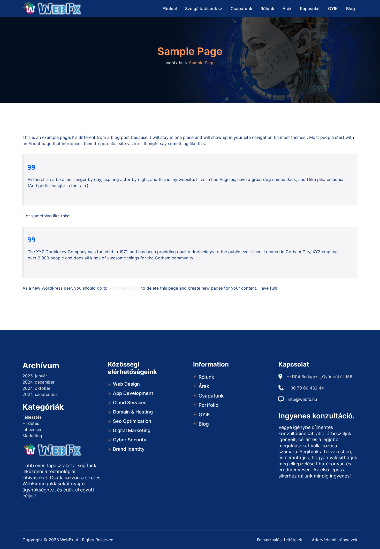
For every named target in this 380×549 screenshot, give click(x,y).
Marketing (32, 435)
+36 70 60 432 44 (306, 388)
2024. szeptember (40, 394)
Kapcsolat (310, 8)
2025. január (34, 375)
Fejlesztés (32, 417)
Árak (287, 8)
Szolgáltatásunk (201, 8)
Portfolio (208, 405)
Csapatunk (241, 8)
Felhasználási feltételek (279, 539)
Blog (350, 8)
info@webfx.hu (302, 399)
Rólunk (267, 8)
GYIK (333, 8)
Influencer (32, 429)
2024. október (36, 388)
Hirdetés (30, 423)
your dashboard (124, 288)
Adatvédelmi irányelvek (335, 539)
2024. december (38, 382)
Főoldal (170, 8)
